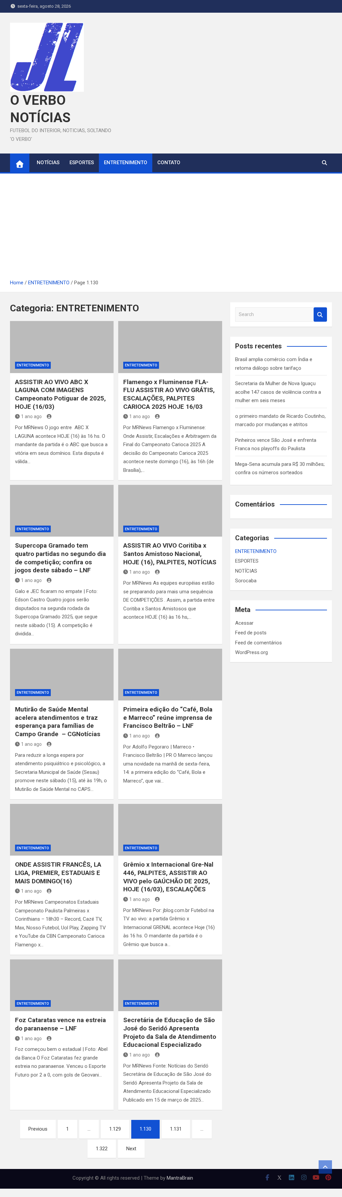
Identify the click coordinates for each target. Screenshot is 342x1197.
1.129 (115, 1129)
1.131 (176, 1129)
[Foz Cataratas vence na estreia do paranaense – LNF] (62, 985)
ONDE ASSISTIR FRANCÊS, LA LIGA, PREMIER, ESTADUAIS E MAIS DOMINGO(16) (58, 873)
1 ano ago (31, 416)
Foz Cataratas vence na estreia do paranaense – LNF (60, 1024)
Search (320, 314)
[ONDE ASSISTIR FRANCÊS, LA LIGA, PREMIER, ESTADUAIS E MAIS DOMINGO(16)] (62, 830)
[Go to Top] (325, 1167)
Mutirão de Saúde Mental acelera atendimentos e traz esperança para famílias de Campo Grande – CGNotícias (57, 721)
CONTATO (168, 163)
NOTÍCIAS (48, 163)
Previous (37, 1129)
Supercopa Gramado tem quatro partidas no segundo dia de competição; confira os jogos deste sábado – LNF (60, 558)
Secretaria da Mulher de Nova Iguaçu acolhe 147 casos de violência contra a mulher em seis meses (278, 391)
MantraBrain (180, 1178)
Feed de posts (251, 633)
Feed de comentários (258, 643)
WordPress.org (251, 652)
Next (131, 1149)
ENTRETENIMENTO (125, 163)
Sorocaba (245, 581)
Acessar (244, 623)
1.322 (102, 1149)
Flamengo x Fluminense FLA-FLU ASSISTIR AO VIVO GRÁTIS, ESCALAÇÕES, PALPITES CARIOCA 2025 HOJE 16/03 (169, 394)
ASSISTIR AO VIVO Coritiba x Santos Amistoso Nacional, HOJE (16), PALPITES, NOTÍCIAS (169, 554)
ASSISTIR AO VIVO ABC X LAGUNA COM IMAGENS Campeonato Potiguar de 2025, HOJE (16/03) (60, 394)
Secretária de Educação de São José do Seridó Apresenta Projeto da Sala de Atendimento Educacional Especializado (169, 1032)
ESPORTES (81, 163)
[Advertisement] (171, 228)
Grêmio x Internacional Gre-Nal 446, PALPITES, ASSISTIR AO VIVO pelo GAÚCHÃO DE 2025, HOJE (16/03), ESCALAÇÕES (168, 877)
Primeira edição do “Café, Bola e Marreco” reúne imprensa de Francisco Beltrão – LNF (167, 717)
